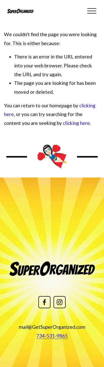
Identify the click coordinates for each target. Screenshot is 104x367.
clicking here (76, 123)
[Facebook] (44, 302)
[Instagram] (60, 302)
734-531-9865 (52, 336)
